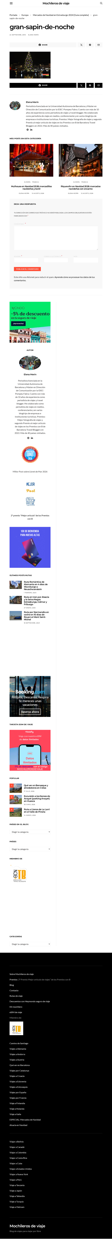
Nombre (18, 256)
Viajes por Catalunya (19, 1070)
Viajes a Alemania (18, 1048)
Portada (13, 15)
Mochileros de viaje (56, 3)
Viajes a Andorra (17, 1054)
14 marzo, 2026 (30, 815)
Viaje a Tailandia (17, 1196)
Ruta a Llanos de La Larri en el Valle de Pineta (37, 810)
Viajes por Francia (18, 1097)
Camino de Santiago (19, 1043)
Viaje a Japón (16, 1190)
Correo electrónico (53, 256)
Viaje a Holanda (17, 1108)
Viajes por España (18, 1092)
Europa (25, 15)
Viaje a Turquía (16, 1201)
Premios (13, 979)
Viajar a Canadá (17, 1147)
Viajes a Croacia (17, 1076)
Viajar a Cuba (16, 1163)
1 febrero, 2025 (30, 593)
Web (75, 256)
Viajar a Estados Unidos (21, 1168)
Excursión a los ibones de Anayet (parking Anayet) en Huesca (37, 798)
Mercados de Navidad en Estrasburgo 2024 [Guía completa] (61, 15)
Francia (35, 182)
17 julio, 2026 (29, 791)
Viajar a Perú (16, 1179)
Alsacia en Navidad (18, 1125)
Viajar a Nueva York (19, 1174)
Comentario (19, 224)
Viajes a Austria (17, 1059)
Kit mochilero (16, 1006)
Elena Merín (33, 35)
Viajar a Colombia (18, 1152)
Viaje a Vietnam (17, 1207)
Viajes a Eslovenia (18, 1081)
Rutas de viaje (16, 996)
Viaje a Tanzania (17, 1185)
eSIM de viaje (16, 1012)
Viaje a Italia (15, 1114)
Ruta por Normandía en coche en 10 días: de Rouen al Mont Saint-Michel (36, 616)
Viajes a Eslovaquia (18, 1087)
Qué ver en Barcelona (20, 1065)
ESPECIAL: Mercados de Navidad (25, 1119)
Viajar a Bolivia (16, 1141)
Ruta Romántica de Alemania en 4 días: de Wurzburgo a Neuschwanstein (36, 586)
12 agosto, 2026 (38, 193)
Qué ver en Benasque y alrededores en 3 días (36, 786)
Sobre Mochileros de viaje (22, 974)
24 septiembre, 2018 (18, 35)
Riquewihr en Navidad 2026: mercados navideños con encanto (80, 187)
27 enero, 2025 (30, 608)
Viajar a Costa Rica (18, 1158)
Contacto (14, 990)
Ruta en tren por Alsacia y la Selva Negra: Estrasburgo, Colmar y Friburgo (36, 601)
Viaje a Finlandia (17, 1103)
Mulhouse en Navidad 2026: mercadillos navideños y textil (31, 187)
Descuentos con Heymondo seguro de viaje (30, 1001)
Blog (12, 985)
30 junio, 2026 (29, 804)
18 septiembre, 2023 (32, 623)
